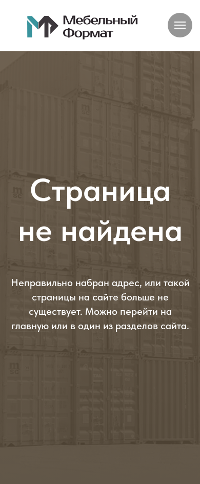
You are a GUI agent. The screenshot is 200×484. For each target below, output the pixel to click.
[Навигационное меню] (180, 25)
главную (30, 351)
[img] (82, 26)
